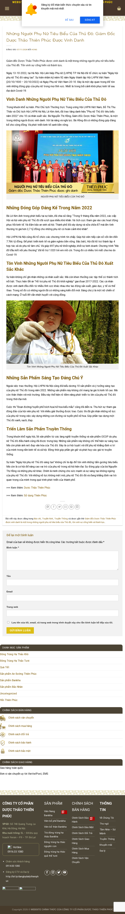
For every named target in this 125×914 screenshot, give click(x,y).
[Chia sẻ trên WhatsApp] (47, 507)
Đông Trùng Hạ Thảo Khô (14, 654)
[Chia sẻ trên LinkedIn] (77, 507)
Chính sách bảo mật (19, 750)
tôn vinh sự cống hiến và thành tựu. (88, 522)
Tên (9, 576)
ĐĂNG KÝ (90, 20)
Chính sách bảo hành (19, 742)
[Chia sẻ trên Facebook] (53, 507)
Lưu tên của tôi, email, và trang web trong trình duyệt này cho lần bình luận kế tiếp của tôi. (62, 622)
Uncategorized (8, 693)
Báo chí (37, 518)
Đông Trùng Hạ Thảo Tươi (14, 660)
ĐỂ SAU (69, 20)
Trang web (12, 607)
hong (34, 50)
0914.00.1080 (13, 866)
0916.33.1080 (15, 851)
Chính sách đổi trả (18, 734)
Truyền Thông (61, 518)
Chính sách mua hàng (20, 726)
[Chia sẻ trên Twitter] (59, 507)
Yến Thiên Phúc (9, 700)
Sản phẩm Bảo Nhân (11, 686)
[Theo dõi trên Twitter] (59, 872)
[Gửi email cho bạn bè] (65, 507)
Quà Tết (4, 667)
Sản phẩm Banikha (10, 680)
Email (10, 591)
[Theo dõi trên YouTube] (64, 872)
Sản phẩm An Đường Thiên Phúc (18, 673)
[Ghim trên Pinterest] (71, 507)
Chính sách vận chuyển (21, 717)
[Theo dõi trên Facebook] (47, 872)
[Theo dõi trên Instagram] (53, 872)
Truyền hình (47, 518)
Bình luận (13, 547)
